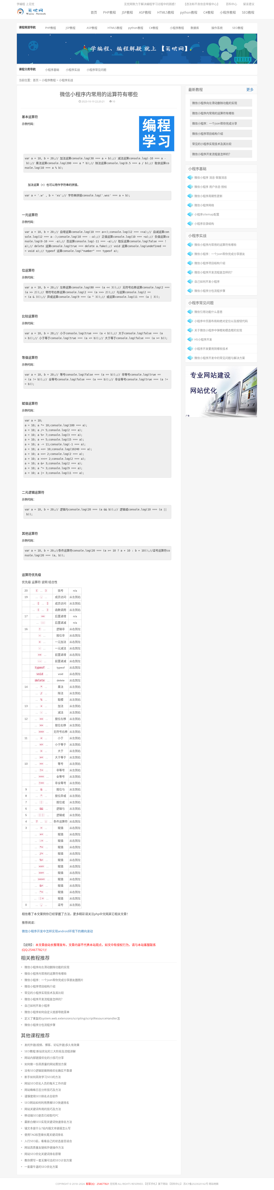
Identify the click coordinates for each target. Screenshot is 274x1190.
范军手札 (151, 1184)
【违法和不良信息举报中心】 (201, 4)
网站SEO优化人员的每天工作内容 (45, 1083)
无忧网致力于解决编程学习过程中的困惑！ (150, 4)
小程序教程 (228, 12)
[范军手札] (221, 391)
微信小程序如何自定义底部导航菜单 (46, 1012)
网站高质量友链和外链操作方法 (44, 1147)
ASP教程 (145, 12)
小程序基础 (52, 70)
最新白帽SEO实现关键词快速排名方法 (48, 1122)
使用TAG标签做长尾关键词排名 (43, 1134)
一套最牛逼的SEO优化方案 (41, 1167)
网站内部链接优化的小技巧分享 (44, 1058)
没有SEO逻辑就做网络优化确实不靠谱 (48, 1070)
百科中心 (231, 4)
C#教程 (208, 12)
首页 (94, 12)
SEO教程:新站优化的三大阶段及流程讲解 (50, 1051)
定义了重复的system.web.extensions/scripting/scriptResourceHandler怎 (72, 1018)
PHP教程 (109, 12)
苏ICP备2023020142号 (195, 1184)
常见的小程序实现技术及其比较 (44, 993)
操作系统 (217, 28)
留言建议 (248, 4)
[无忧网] (33, 11)
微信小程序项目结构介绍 (39, 986)
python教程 (188, 12)
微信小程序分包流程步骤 (39, 1025)
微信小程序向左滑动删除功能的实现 (46, 967)
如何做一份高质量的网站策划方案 (45, 1064)
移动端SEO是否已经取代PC (41, 1115)
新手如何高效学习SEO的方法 (42, 1077)
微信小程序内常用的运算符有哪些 (45, 973)
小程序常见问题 (96, 70)
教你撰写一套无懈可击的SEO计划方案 (48, 1160)
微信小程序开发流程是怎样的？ (44, 999)
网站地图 (213, 1184)
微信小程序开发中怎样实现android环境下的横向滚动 (57, 931)
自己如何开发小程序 (37, 1005)
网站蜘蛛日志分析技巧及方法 (42, 1090)
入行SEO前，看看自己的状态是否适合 (48, 1141)
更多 (250, 89)
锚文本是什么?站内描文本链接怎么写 (47, 1128)
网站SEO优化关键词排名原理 (42, 1154)
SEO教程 (248, 12)
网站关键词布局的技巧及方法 (42, 1109)
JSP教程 (127, 12)
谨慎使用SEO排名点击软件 (41, 1096)
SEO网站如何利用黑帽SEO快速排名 (46, 1102)
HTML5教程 (165, 12)
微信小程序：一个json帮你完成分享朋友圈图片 (53, 980)
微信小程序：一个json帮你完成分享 (214, 123)
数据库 (195, 28)
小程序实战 (73, 70)
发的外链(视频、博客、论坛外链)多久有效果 (51, 1045)
